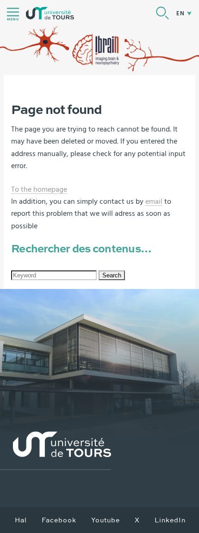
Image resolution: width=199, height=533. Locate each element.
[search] (54, 275)
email (153, 201)
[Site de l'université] (55, 451)
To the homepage (39, 189)
